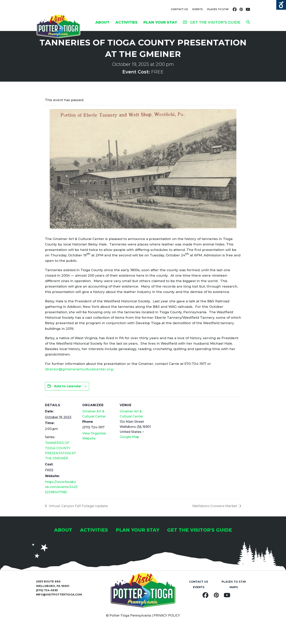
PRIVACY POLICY (167, 615)
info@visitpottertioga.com (59, 594)
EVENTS (197, 9)
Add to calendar (67, 386)
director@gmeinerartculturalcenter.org (79, 369)
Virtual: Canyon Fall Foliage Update (78, 506)
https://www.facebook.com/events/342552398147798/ (61, 487)
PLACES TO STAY (218, 9)
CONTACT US (179, 9)
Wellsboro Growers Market (215, 506)
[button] (248, 22)
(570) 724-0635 (47, 590)
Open (281, 5)
